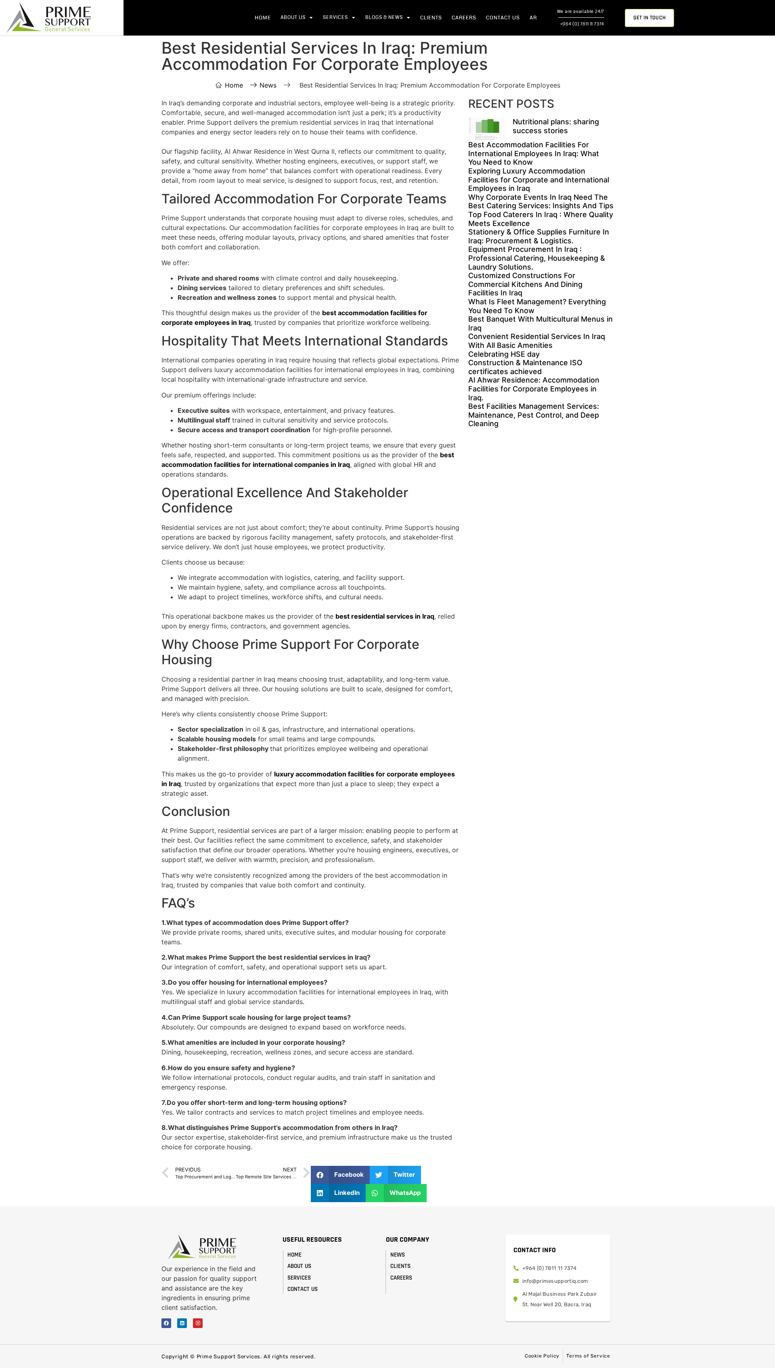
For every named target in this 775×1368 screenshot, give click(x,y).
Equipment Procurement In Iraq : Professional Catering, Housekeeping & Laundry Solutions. (536, 258)
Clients (431, 17)
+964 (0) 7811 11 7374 (582, 24)
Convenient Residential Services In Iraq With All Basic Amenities (536, 340)
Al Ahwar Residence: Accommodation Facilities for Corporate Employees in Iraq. (533, 389)
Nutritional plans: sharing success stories (556, 126)
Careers (464, 17)
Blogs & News (384, 17)
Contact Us (503, 17)
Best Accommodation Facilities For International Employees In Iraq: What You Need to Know (533, 153)
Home (263, 17)
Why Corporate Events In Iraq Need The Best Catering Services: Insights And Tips (541, 201)
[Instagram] (198, 1323)
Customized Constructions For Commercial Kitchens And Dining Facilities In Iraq (525, 284)
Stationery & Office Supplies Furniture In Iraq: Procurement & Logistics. (538, 236)
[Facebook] (166, 1323)
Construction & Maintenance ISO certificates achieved (525, 367)
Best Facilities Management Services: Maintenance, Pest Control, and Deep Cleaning (533, 415)
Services (335, 17)
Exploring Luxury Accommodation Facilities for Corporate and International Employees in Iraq (538, 179)
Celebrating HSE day (504, 354)
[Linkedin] (182, 1323)
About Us (293, 17)
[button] (340, 1175)
